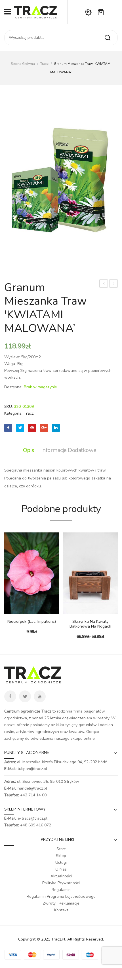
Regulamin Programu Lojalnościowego (61, 896)
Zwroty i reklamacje (61, 903)
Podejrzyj (17, 611)
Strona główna (23, 63)
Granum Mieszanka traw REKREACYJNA (104, 284)
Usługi (61, 862)
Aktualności (61, 876)
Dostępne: (13, 387)
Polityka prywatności (61, 883)
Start (61, 849)
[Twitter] (20, 428)
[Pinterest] (32, 428)
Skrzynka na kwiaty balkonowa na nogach (90, 624)
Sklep (61, 855)
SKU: (8, 406)
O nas (61, 869)
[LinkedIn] (56, 428)
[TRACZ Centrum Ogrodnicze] (35, 11)
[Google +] (44, 428)
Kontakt (61, 910)
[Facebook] (8, 428)
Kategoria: (13, 413)
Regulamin (61, 889)
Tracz (44, 63)
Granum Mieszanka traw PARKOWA (114, 284)
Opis (28, 450)
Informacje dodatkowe (68, 450)
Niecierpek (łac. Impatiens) (31, 621)
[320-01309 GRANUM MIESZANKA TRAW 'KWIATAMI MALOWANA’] (61, 184)
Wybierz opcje (8, 611)
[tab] (30, 450)
